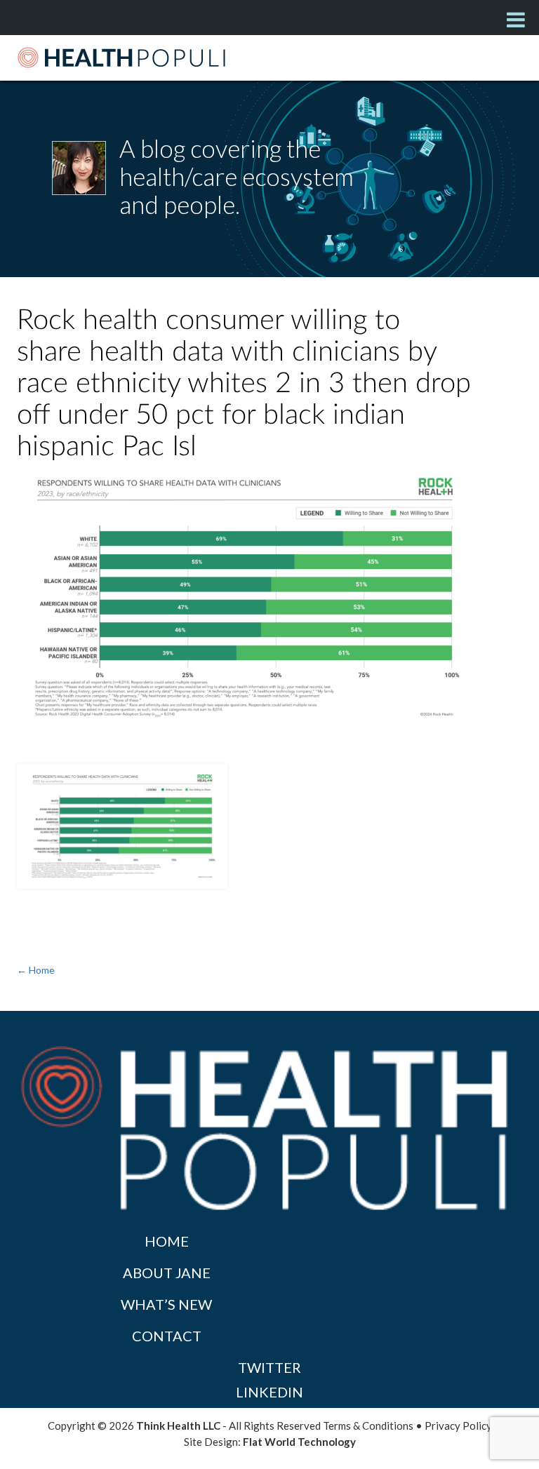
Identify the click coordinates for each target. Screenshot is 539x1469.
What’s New (166, 1304)
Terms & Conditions (368, 1425)
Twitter (269, 1367)
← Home (36, 970)
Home (167, 1241)
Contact (166, 1335)
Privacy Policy (458, 1425)
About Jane (167, 1272)
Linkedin (269, 1391)
